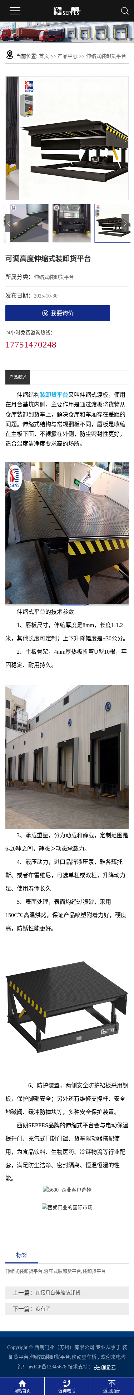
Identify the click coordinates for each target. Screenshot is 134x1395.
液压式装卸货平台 (62, 1271)
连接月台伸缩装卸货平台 (62, 1292)
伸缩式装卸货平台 (106, 56)
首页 (44, 56)
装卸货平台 (94, 1271)
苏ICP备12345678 (47, 1366)
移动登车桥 (83, 1357)
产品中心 (68, 56)
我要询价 (62, 313)
